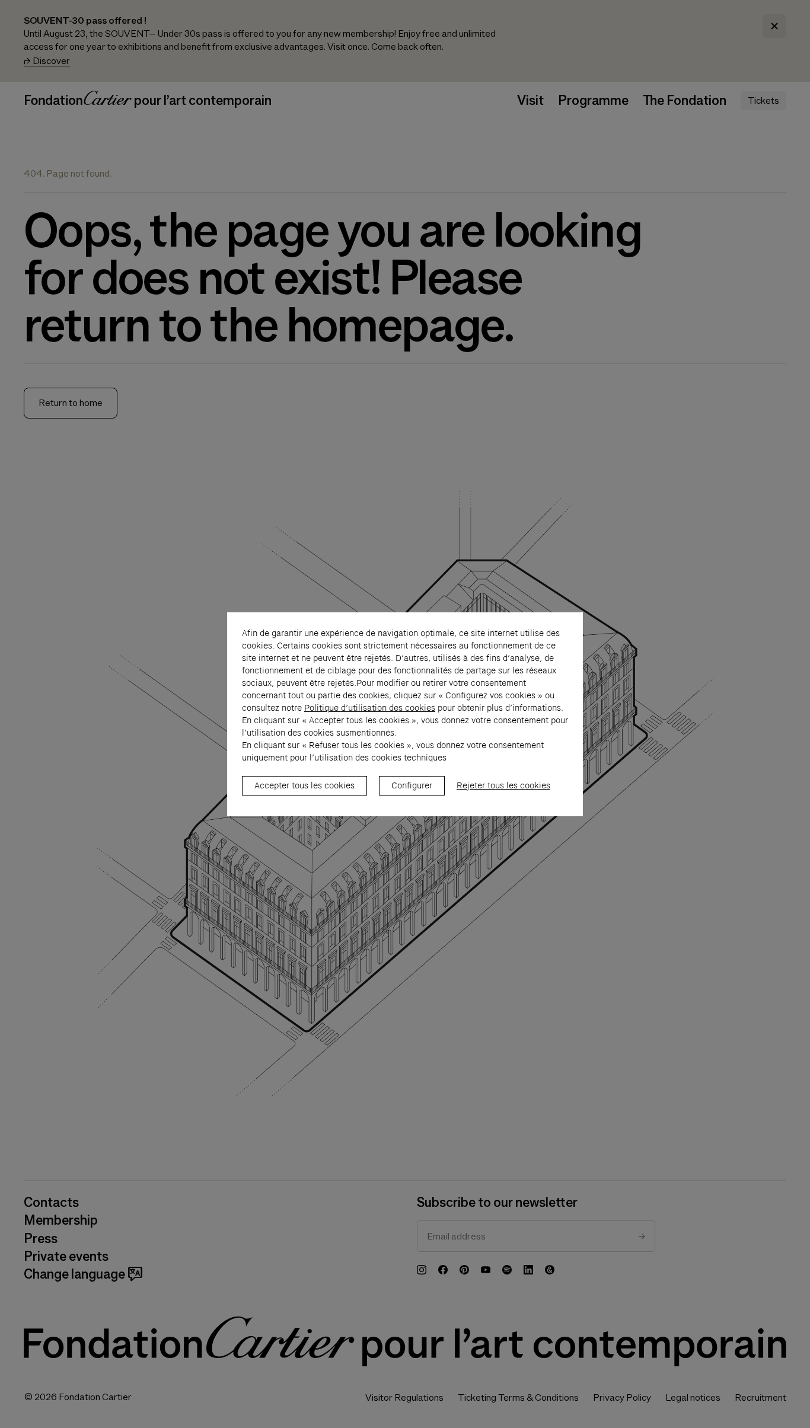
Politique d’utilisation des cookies (369, 708)
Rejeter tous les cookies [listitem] (503, 785)
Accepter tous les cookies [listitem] (304, 785)
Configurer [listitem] (411, 785)
